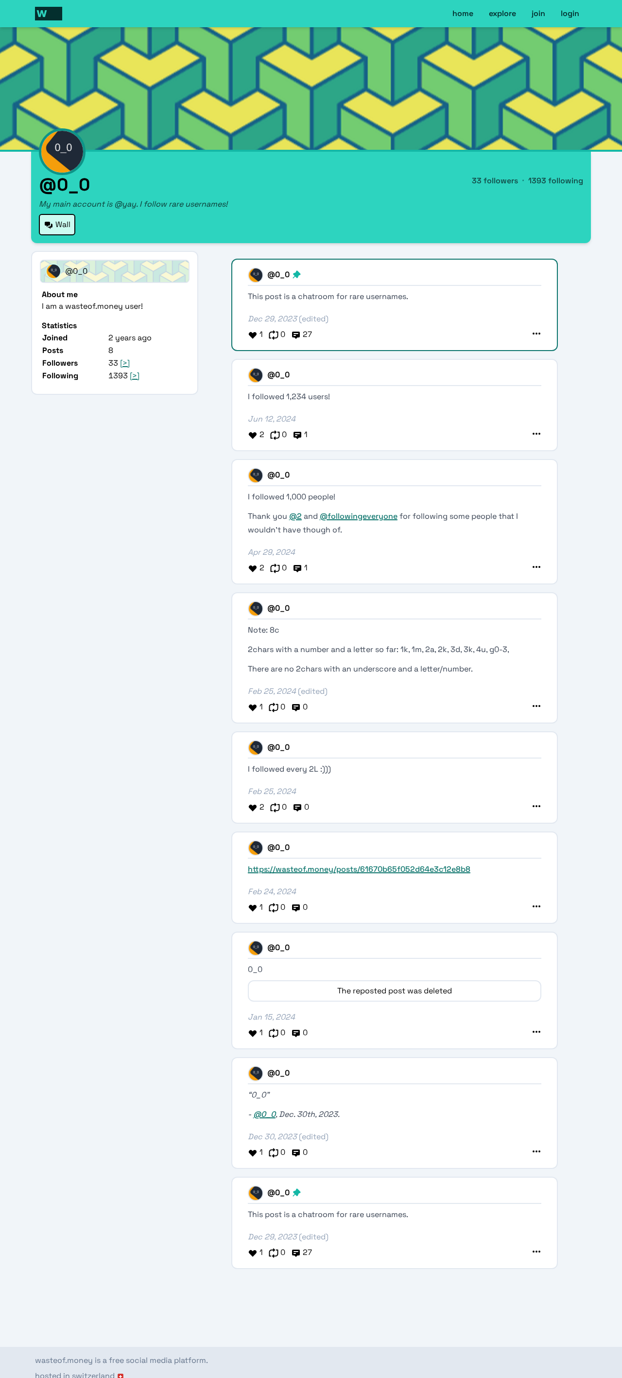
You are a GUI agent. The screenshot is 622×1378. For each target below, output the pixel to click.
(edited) (313, 319)
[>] (125, 363)
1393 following (555, 181)
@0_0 (264, 1114)
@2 (295, 516)
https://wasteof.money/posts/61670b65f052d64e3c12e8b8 (359, 869)
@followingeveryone (358, 516)
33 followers (495, 181)
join (538, 13)
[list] (115, 337)
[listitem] (115, 300)
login (570, 13)
